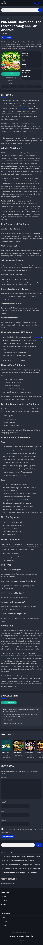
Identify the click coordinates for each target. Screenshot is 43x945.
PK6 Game (23, 109)
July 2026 (3, 897)
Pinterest (21, 86)
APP (7, 19)
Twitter (13, 86)
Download (12, 74)
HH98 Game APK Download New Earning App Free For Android (20, 857)
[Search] (40, 10)
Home (3, 19)
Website (3, 820)
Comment (4, 777)
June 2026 (4, 901)
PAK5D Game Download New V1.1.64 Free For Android (17, 861)
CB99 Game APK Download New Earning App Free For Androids (20, 865)
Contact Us (20, 936)
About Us (12, 936)
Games (9, 37)
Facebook (5, 86)
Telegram (30, 86)
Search (39, 845)
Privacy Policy (29, 936)
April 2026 (4, 905)
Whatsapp (38, 86)
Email (3, 811)
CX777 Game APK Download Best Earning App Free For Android (20, 869)
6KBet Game (37, 337)
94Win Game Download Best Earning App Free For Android (19, 873)
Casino (5, 922)
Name (3, 802)
